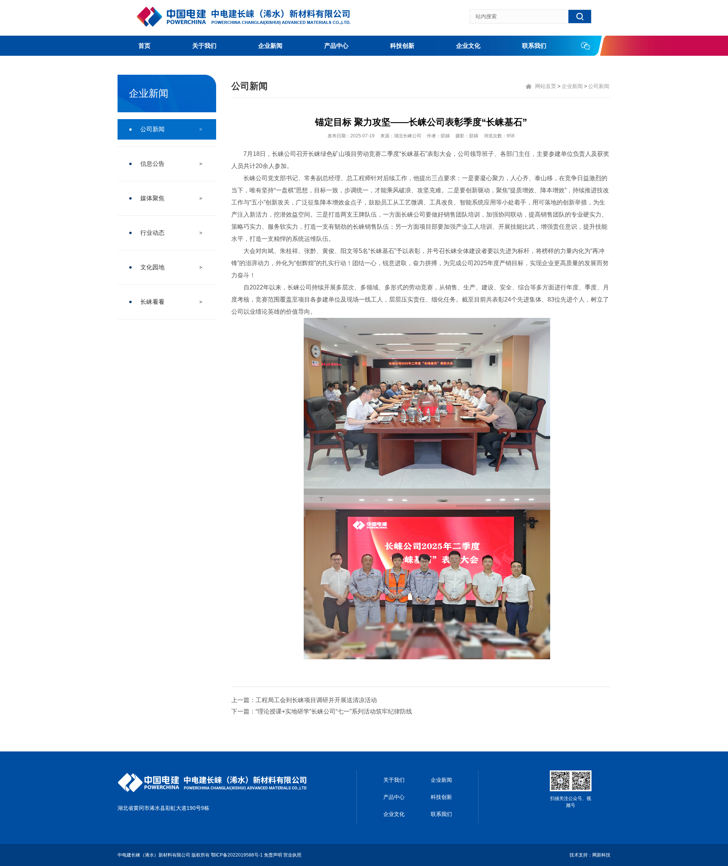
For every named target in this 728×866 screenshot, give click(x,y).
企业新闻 (270, 45)
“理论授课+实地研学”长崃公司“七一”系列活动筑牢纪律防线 (334, 711)
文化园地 (152, 267)
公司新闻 (152, 129)
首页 (144, 45)
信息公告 (152, 163)
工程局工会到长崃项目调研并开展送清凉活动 (316, 700)
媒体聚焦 (152, 198)
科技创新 (402, 45)
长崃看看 (152, 302)
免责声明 (273, 855)
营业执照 (292, 855)
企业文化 (468, 45)
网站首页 (545, 86)
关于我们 (204, 45)
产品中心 (336, 45)
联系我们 (534, 45)
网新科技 (601, 855)
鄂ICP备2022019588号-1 (237, 855)
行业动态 (152, 232)
